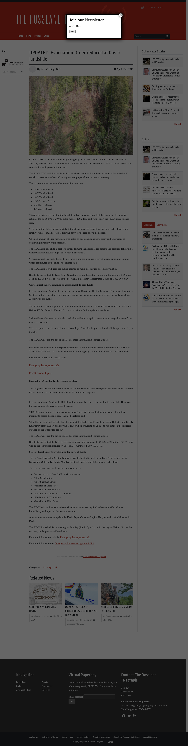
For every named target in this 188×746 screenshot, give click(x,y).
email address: (75, 26)
